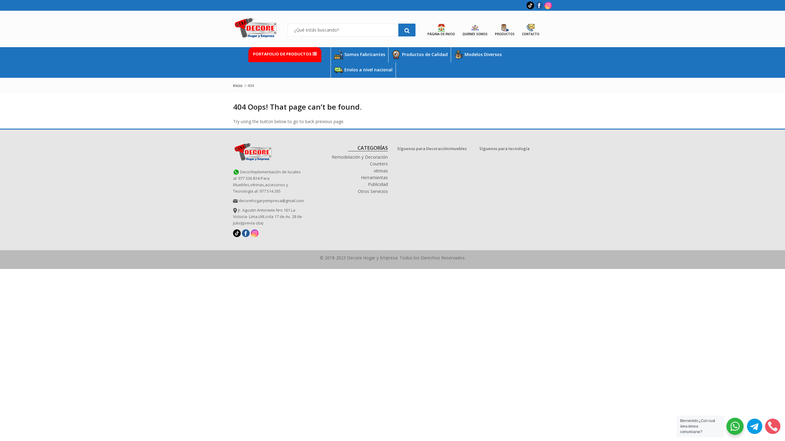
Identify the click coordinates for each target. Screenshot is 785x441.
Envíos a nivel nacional (367, 70)
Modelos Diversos (482, 54)
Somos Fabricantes (364, 54)
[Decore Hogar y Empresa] (253, 151)
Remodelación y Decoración (360, 157)
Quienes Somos (475, 34)
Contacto (530, 34)
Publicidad (378, 184)
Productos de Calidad (424, 54)
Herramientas (374, 177)
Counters (379, 164)
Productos (505, 34)
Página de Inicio (441, 34)
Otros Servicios (373, 191)
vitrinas (381, 171)
